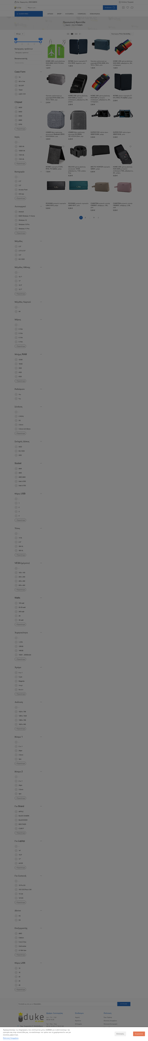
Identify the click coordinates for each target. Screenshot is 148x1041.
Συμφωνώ (139, 1034)
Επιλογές (120, 1034)
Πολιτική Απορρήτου (11, 1038)
